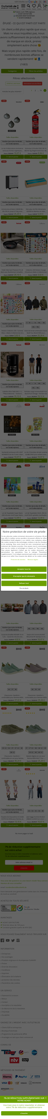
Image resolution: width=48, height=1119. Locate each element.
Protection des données (18, 560)
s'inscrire (24, 1113)
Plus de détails (24, 588)
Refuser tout (24, 583)
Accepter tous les (24, 569)
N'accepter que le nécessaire (24, 576)
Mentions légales (33, 560)
